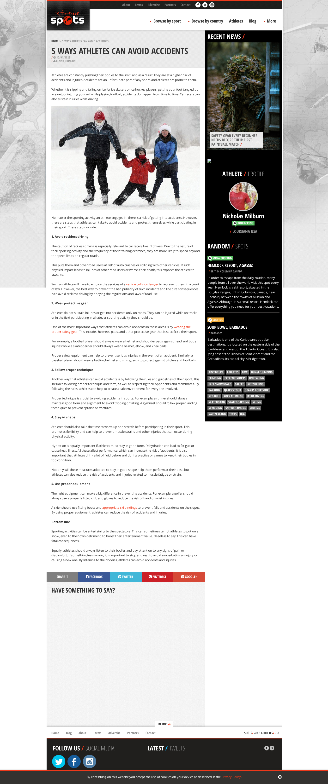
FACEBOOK (96, 576)
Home (54, 41)
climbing (215, 378)
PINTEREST (159, 576)
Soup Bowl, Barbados (227, 327)
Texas (233, 414)
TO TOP (162, 724)
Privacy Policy (231, 777)
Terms (139, 4)
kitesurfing (255, 384)
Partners (170, 4)
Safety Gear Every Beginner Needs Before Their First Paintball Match (234, 140)
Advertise (154, 4)
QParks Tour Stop (256, 390)
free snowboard (220, 384)
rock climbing (233, 396)
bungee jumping (262, 372)
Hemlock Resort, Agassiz (230, 265)
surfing (255, 408)
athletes (232, 372)
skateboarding (238, 402)
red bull (214, 396)
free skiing (256, 378)
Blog (252, 21)
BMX (245, 372)
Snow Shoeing (222, 258)
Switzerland (217, 414)
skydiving (215, 408)
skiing (257, 402)
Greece (239, 384)
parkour (214, 390)
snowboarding (235, 408)
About (126, 4)
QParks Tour (232, 390)
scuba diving (255, 396)
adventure (216, 372)
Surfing (218, 320)
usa (242, 414)
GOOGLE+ (190, 576)
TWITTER (127, 576)
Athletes (236, 21)
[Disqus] (125, 661)
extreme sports (235, 378)
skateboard (217, 402)
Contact (186, 4)
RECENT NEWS (224, 36)
